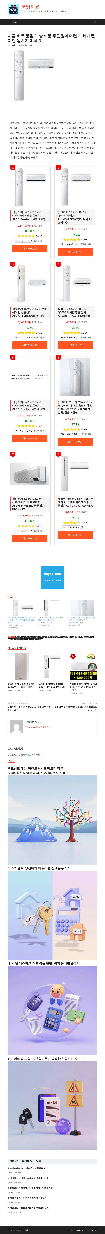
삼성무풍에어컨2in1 (54, 637)
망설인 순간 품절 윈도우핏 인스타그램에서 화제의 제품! (21, 685)
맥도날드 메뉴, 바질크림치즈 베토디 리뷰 (35, 768)
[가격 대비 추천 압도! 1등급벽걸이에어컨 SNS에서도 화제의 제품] (83, 667)
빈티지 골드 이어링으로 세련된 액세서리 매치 (28, 1178)
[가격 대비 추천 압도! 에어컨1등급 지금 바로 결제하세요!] (82, 608)
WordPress (82, 1230)
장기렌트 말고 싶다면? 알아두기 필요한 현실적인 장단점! (46, 1058)
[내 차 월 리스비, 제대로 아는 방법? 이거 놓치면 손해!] (52, 1054)
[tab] (14, 1161)
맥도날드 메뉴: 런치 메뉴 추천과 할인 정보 (26, 1168)
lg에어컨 (42, 637)
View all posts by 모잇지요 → (38, 727)
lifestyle (11, 31)
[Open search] (95, 22)
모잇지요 (30, 6)
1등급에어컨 (20, 637)
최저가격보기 (30, 248)
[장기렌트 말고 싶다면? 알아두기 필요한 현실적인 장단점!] (52, 1149)
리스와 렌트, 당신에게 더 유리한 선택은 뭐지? (38, 868)
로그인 (30, 754)
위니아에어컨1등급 (15, 639)
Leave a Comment (25, 45)
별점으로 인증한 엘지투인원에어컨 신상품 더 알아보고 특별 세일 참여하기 (21, 620)
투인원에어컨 (38, 639)
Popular (14, 1161)
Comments (27, 1161)
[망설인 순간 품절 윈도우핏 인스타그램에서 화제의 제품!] (21, 667)
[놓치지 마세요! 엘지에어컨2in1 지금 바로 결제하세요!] (52, 608)
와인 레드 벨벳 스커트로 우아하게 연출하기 (27, 1198)
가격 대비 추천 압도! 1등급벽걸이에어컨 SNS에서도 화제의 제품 (83, 687)
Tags (38, 1161)
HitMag (94, 1230)
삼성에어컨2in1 (77, 637)
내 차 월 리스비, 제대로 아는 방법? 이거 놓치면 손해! (43, 963)
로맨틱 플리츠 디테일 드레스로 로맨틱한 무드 (28, 1208)
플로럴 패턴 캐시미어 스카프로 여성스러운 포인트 (30, 1188)
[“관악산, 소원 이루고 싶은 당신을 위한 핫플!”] (52, 864)
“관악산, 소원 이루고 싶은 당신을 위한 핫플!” (38, 773)
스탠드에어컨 (88, 637)
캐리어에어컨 (27, 639)
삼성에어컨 (66, 637)
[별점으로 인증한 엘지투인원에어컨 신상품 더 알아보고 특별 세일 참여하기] (22, 608)
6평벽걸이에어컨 (32, 637)
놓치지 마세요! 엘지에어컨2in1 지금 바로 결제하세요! (52, 685)
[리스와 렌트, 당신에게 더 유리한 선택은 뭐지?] (52, 959)
